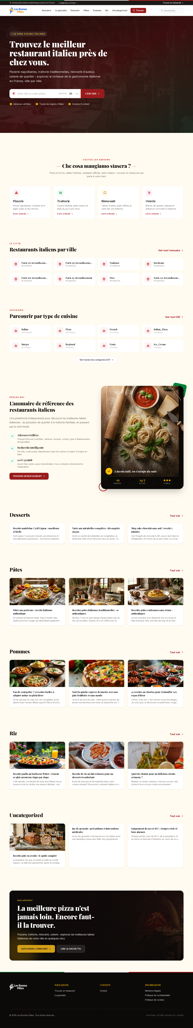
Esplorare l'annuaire (34, 949)
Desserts (75, 10)
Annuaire (46, 10)
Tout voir (175, 515)
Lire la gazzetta (71, 949)
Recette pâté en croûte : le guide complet (34, 855)
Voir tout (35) (172, 317)
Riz (106, 10)
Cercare (90, 93)
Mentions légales (153, 991)
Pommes (97, 10)
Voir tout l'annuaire (169, 250)
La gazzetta (61, 10)
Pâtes (86, 10)
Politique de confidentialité (157, 995)
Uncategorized (119, 10)
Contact (103, 991)
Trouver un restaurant (172, 3)
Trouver (140, 10)
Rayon (63, 93)
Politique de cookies (154, 1000)
